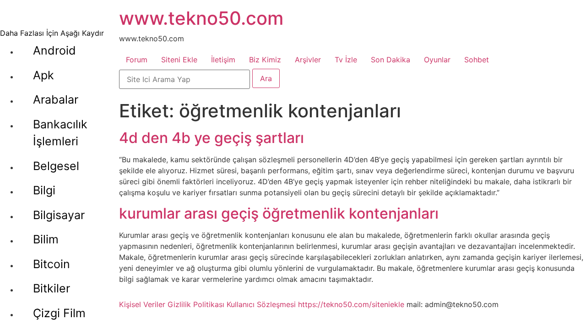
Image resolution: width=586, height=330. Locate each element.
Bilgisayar (59, 215)
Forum (136, 59)
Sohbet (476, 59)
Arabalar (55, 99)
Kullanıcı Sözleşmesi (261, 304)
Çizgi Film (59, 313)
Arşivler (308, 59)
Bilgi (44, 190)
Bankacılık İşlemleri (60, 132)
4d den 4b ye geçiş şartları (211, 138)
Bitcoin (51, 264)
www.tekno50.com (201, 18)
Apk (43, 75)
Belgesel (56, 166)
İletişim (223, 59)
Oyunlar (437, 59)
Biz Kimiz (265, 59)
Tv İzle (346, 59)
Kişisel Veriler (142, 304)
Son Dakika (390, 59)
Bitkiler (51, 288)
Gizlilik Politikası (196, 304)
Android (54, 50)
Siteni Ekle (179, 59)
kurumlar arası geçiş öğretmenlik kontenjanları (279, 213)
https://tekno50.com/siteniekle (351, 304)
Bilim (46, 239)
